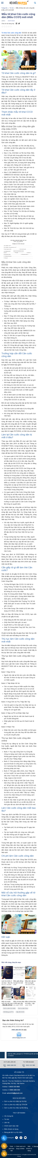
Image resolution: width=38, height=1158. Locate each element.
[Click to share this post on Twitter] (19, 23)
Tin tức (12, 8)
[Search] (35, 3)
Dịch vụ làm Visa (23, 1008)
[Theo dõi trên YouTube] (25, 1137)
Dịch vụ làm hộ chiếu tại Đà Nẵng (16, 1108)
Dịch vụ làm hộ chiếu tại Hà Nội (15, 1101)
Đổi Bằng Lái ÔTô (8, 1012)
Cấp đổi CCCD (20, 1012)
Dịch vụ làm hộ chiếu (9, 1008)
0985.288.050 (16, 1030)
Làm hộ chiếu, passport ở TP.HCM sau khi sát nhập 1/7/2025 (17, 1054)
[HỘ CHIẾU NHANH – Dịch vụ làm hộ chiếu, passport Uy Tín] (19, 2)
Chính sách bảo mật (11, 1148)
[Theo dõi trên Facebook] (16, 1137)
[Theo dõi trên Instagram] (21, 1137)
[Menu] (2, 2)
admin (3, 20)
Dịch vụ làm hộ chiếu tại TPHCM (15, 1104)
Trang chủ (4, 8)
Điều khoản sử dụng (29, 1148)
